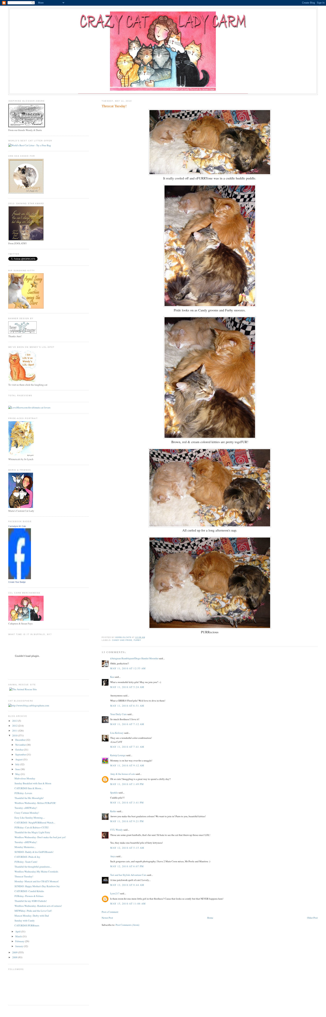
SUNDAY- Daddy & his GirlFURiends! (34, 852)
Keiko (113, 811)
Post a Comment (110, 912)
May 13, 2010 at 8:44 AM (127, 885)
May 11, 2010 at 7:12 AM (127, 724)
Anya (113, 856)
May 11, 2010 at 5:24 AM (127, 687)
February (20, 941)
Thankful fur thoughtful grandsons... (33, 866)
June (18, 769)
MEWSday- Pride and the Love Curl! (33, 910)
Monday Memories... (25, 847)
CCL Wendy (116, 829)
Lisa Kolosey (117, 732)
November (20, 744)
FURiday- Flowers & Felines (29, 896)
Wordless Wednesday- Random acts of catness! (38, 905)
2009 (15, 952)
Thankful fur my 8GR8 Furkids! (31, 901)
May (18, 774)
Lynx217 (114, 893)
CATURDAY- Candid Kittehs (29, 891)
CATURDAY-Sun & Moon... (29, 788)
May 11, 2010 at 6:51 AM (127, 705)
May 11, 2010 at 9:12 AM (127, 765)
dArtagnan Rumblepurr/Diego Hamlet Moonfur (134, 658)
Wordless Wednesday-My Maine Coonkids (36, 871)
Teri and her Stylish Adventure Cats (128, 875)
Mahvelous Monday (25, 778)
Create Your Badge (17, 582)
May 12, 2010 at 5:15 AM (127, 847)
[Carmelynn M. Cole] (19, 578)
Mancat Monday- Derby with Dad (32, 915)
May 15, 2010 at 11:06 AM (128, 903)
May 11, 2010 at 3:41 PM (127, 802)
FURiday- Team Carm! (26, 861)
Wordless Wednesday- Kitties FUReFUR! (35, 803)
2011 (15, 730)
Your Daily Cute (118, 714)
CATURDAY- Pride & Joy (27, 856)
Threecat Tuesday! (24, 876)
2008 (15, 957)
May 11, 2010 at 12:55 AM (128, 668)
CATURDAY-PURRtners (27, 925)
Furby (137, 640)
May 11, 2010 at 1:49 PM (127, 784)
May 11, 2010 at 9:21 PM (127, 821)
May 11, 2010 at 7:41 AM (127, 746)
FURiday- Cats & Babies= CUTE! (32, 827)
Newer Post (107, 917)
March (18, 936)
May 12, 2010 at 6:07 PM (127, 866)
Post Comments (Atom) (127, 925)
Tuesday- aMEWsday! (26, 807)
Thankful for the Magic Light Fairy (32, 832)
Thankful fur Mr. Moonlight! (29, 798)
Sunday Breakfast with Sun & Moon (33, 783)
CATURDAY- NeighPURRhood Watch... (35, 822)
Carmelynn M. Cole (17, 526)
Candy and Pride (122, 640)
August (19, 759)
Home (210, 917)
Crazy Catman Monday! (27, 812)
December (20, 739)
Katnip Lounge (118, 755)
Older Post (312, 917)
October (19, 749)
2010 (15, 735)
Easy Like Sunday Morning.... (30, 817)
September (21, 754)
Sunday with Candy (25, 920)
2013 (15, 720)
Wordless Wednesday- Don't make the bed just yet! (40, 837)
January (19, 946)
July (17, 764)
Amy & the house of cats (122, 774)
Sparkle (114, 792)
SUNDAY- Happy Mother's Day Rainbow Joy (37, 886)
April (18, 931)
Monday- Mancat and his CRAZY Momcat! (37, 881)
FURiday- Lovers (23, 793)
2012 (15, 725)
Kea (112, 677)
